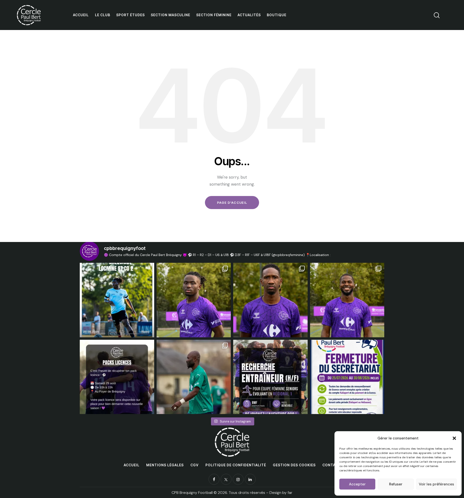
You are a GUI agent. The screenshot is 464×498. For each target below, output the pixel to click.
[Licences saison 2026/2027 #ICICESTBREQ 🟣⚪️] (347, 377)
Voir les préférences (436, 484)
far (290, 492)
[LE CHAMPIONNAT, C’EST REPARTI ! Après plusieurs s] (117, 300)
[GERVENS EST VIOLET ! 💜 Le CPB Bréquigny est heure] (347, 300)
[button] (454, 438)
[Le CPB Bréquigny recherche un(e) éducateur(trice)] (270, 377)
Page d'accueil (232, 202)
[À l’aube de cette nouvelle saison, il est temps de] (194, 377)
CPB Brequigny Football (192, 492)
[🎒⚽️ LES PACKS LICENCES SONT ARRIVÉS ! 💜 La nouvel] (117, 377)
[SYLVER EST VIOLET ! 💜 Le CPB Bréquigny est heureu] (194, 300)
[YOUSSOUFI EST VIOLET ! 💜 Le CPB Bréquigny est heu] (270, 300)
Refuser (395, 484)
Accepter (357, 484)
